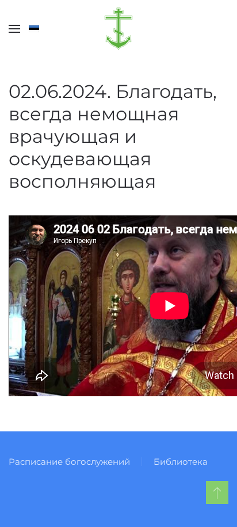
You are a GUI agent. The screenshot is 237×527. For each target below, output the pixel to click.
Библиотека (181, 461)
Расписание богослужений (69, 461)
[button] (14, 29)
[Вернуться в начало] (118, 29)
